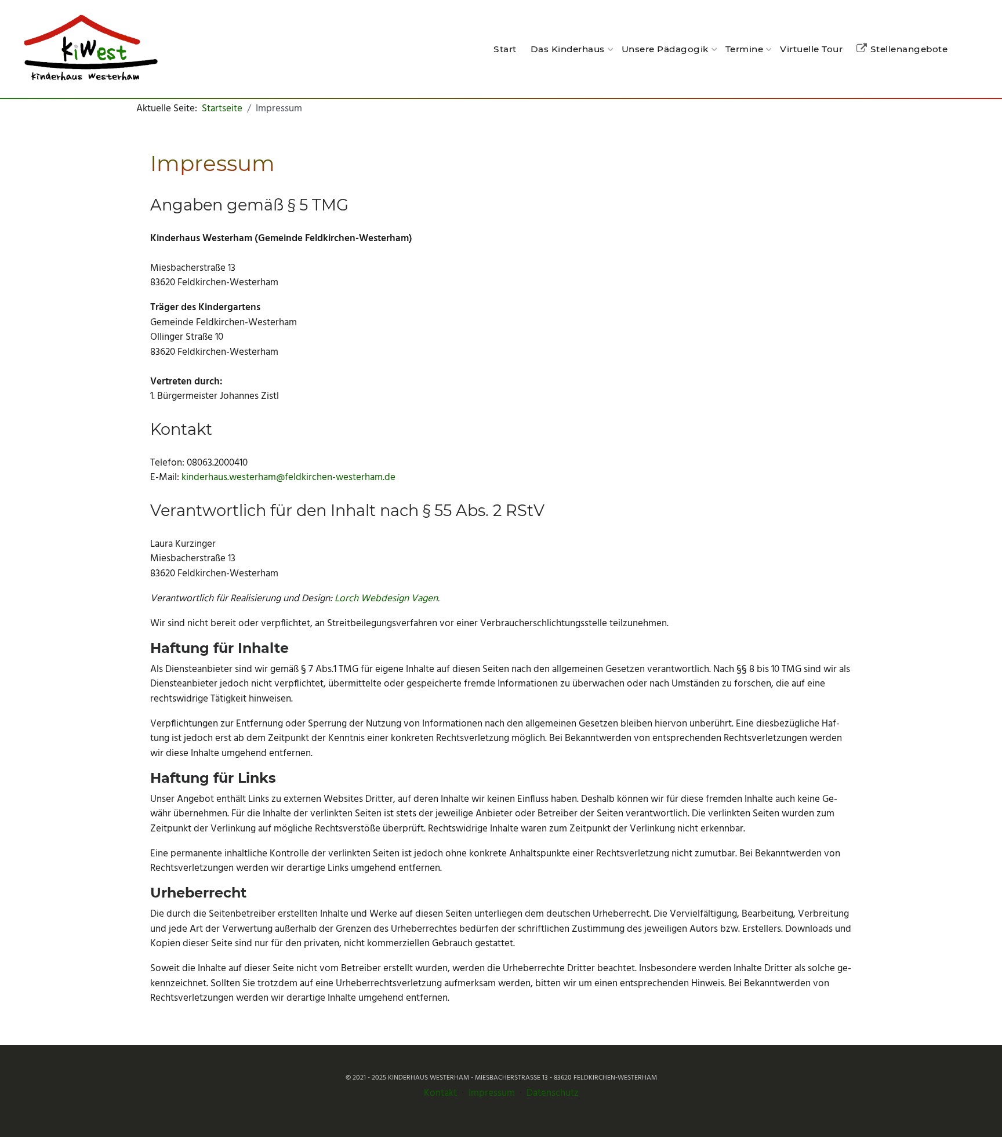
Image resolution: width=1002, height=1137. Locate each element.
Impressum (492, 1093)
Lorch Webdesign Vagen (386, 598)
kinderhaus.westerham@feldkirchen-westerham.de (288, 477)
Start (505, 49)
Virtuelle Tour (811, 49)
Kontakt (440, 1093)
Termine (744, 49)
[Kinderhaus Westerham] (89, 49)
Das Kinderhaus (568, 49)
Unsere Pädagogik (665, 49)
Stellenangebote (908, 49)
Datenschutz (553, 1093)
